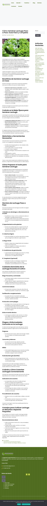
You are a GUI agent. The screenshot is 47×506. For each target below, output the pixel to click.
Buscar (36, 30)
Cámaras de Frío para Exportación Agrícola (12, 441)
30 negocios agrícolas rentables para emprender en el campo (39, 74)
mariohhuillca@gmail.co (8, 466)
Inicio (12, 3)
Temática (26, 3)
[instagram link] (29, 474)
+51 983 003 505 (6, 468)
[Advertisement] (23, 18)
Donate (20, 6)
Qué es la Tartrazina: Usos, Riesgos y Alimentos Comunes (15, 443)
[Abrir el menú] (4, 477)
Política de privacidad (26, 504)
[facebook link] (27, 474)
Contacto (13, 6)
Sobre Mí (18, 3)
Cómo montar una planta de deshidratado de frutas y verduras (39, 80)
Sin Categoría (6, 440)
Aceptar (19, 504)
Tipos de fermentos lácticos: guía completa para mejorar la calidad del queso (39, 58)
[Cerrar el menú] (4, 480)
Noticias (39, 3)
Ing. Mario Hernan (10, 35)
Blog (34, 3)
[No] (45, 503)
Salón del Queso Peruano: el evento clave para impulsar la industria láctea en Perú (40, 51)
